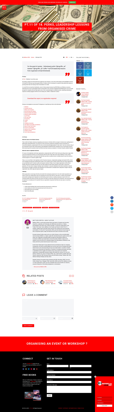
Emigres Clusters (28, 130)
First (47, 367)
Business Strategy (37, 207)
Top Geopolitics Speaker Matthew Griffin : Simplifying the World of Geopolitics (86, 111)
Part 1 (24, 79)
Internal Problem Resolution (30, 114)
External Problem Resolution (30, 112)
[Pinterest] (26, 211)
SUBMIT (49, 395)
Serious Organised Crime (54, 207)
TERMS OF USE (80, 408)
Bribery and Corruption (29, 109)
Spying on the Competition (30, 129)
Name (48, 364)
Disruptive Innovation (29, 123)
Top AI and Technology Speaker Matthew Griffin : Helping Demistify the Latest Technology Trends (86, 140)
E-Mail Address (50, 370)
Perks (26, 121)
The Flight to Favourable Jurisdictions (32, 124)
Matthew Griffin (27, 57)
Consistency (27, 118)
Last (70, 367)
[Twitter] (24, 211)
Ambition (26, 106)
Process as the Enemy (29, 127)
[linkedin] (28, 369)
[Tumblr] (28, 211)
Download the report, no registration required (41, 98)
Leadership (45, 207)
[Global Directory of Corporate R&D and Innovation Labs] (24, 282)
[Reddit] (31, 211)
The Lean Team (28, 117)
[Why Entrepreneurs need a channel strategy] (42, 282)
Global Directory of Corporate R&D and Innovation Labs (31, 282)
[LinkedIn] (30, 211)
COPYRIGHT (65, 408)
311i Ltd (31, 408)
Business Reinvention (27, 207)
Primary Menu (111, 8)
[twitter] (34, 369)
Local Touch (27, 115)
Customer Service (28, 108)
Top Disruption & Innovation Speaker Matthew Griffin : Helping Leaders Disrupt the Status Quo (86, 130)
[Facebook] (23, 211)
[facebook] (23, 369)
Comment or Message (52, 384)
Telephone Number (51, 375)
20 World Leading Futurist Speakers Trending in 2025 (85, 94)
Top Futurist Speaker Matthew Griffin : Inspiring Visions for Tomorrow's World (86, 102)
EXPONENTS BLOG (73, 408)
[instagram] (26, 369)
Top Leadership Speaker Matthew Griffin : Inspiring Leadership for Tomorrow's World (86, 120)
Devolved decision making (30, 111)
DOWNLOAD (72, 2)
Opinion (32, 57)
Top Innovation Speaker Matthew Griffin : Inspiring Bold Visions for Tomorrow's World (86, 170)
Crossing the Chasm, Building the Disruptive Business (68, 282)
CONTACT (60, 408)
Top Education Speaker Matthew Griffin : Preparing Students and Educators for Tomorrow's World (86, 151)
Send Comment (28, 325)
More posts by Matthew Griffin (40, 266)
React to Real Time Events (30, 126)
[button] (70, 276)
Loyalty (26, 120)
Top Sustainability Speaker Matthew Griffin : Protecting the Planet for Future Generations (86, 161)
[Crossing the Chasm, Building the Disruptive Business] (60, 282)
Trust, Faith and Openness (30, 132)
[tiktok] (31, 369)
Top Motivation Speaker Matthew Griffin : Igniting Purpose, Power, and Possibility (86, 179)
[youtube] (36, 369)
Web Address (50, 380)
